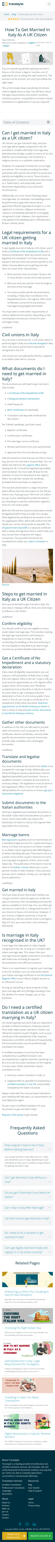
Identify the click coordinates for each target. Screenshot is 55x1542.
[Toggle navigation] (49, 4)
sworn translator (37, 541)
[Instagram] (27, 1524)
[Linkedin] (34, 1524)
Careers (5, 1514)
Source (5, 584)
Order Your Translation (13, 1536)
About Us (6, 1502)
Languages (7, 1490)
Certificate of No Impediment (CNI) (26, 251)
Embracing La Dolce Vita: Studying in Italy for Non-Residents (27, 1293)
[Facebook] (20, 1524)
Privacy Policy (34, 1505)
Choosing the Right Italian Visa (23, 1328)
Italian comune (21, 867)
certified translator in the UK (21, 1084)
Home (6, 14)
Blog (14, 14)
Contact (5, 1517)
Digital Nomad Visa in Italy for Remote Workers (27, 1435)
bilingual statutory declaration (24, 398)
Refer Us (6, 1508)
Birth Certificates (15, 409)
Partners (6, 1505)
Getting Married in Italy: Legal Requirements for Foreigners (22, 1362)
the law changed (37, 343)
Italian (6, 45)
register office (33, 464)
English (32, 43)
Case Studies (34, 1488)
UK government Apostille (14, 527)
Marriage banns (10, 839)
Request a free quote (12, 1114)
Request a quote (39, 1535)
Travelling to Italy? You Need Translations (21, 1399)
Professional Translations (13, 1488)
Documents (7, 1494)
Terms (31, 1502)
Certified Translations (11, 1484)
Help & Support (35, 1490)
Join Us (5, 1511)
